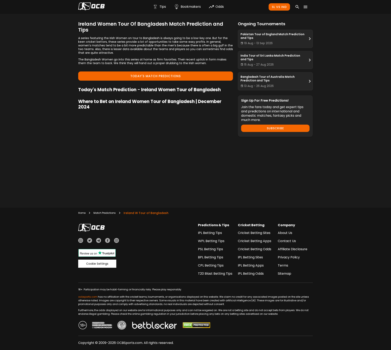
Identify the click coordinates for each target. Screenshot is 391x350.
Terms (283, 265)
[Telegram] (98, 241)
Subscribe (275, 128)
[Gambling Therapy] (102, 326)
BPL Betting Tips (210, 257)
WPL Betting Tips (211, 241)
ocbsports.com (87, 296)
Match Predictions (104, 213)
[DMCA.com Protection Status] (196, 325)
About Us (285, 232)
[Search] (297, 7)
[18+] (82, 326)
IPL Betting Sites (250, 257)
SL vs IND (279, 7)
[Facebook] (107, 241)
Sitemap (284, 273)
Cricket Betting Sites (254, 232)
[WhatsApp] (80, 241)
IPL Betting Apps (251, 265)
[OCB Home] (91, 7)
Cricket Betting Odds (254, 249)
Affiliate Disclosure (292, 249)
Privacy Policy (289, 257)
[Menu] (305, 7)
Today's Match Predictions (155, 76)
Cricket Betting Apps (254, 241)
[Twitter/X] (89, 241)
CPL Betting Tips (211, 265)
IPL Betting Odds (251, 273)
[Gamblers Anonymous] (121, 326)
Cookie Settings (97, 264)
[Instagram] (116, 241)
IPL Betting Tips (210, 232)
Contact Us (287, 241)
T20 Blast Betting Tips (215, 273)
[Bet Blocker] (154, 326)
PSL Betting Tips (210, 249)
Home (82, 213)
